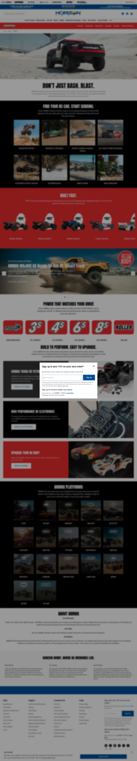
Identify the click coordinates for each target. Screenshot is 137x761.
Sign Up (89, 377)
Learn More (70, 393)
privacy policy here (63, 386)
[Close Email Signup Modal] (94, 366)
